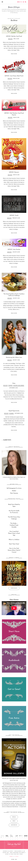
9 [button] (20, 837)
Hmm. (13, 383)
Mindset (14, 490)
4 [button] (8, 837)
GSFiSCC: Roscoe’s (14, 172)
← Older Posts (6, 440)
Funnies (10, 385)
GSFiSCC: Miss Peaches (14, 249)
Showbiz (11, 413)
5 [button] (10, 837)
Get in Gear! (14, 689)
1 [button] (1, 837)
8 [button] (17, 837)
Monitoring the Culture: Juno (14, 357)
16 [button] (17, 839)
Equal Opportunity (14, 410)
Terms (11, 856)
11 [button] (24, 837)
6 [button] (13, 837)
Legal (17, 856)
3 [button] (6, 837)
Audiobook (14, 660)
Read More (14, 53)
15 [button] (15, 839)
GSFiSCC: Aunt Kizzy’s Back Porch (14, 76)
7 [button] (15, 837)
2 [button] (3, 837)
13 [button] (10, 839)
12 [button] (27, 837)
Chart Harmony (14, 493)
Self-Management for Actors (14, 488)
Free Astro (14, 718)
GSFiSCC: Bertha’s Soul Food (14, 36)
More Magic (14, 588)
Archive (10, 38)
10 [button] (22, 837)
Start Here (14, 631)
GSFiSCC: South (14, 215)
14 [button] (13, 839)
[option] (2, 835)
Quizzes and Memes (18, 385)
